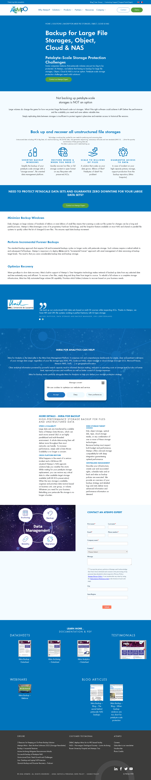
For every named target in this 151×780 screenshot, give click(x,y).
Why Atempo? (44, 10)
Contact (123, 10)
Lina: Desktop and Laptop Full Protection (31, 760)
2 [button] (43, 319)
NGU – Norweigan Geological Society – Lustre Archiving (89, 745)
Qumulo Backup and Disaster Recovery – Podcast (35, 763)
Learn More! (75, 378)
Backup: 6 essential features (27, 748)
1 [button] (40, 319)
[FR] (141, 2)
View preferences (95, 395)
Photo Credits (119, 751)
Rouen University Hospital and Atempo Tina (84, 748)
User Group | (98, 2)
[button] (103, 383)
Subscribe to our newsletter (124, 745)
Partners (78, 10)
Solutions (56, 10)
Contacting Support (111, 2)
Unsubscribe (118, 748)
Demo (137, 10)
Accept (56, 395)
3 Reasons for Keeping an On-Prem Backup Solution (35, 742)
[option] (75, 305)
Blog (91, 2)
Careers (117, 742)
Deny (75, 395)
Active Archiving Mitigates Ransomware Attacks (34, 751)
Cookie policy (93, 774)
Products (67, 10)
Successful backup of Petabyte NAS (30, 754)
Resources (90, 10)
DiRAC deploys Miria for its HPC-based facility (85, 742)
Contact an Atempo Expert (58, 79)
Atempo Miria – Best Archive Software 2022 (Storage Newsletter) (41, 745)
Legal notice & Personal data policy (68, 774)
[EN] (138, 2)
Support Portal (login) (126, 2)
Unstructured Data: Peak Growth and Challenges (34, 757)
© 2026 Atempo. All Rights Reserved (33, 774)
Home (47, 24)
